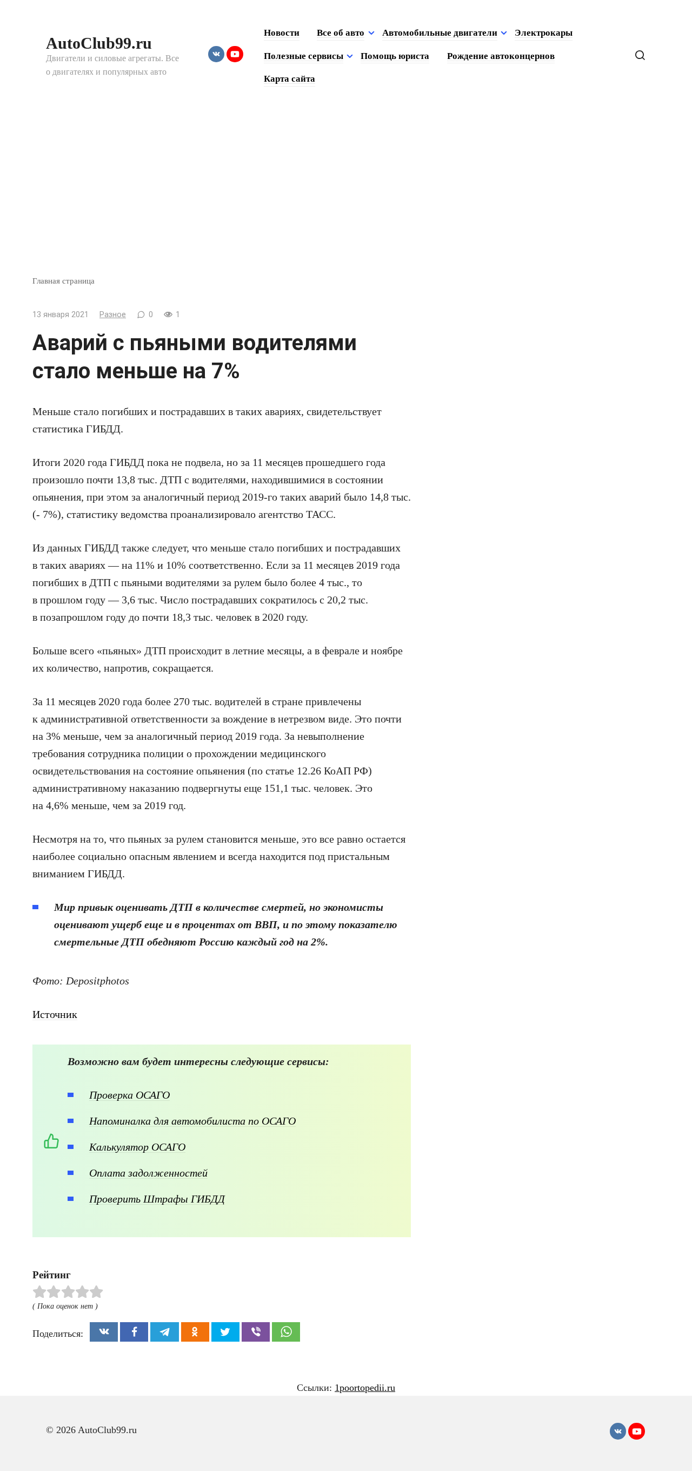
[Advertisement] (346, 194)
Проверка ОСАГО (129, 1095)
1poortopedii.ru (365, 1387)
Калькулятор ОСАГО (137, 1147)
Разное (112, 314)
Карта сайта (289, 79)
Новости (282, 33)
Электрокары (544, 33)
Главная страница (63, 280)
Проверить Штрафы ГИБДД (157, 1199)
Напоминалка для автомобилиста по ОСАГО (192, 1121)
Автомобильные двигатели (439, 33)
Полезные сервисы (303, 56)
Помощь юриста (395, 56)
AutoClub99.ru (99, 43)
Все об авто (340, 33)
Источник (54, 1014)
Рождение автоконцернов (501, 56)
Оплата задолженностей (148, 1173)
